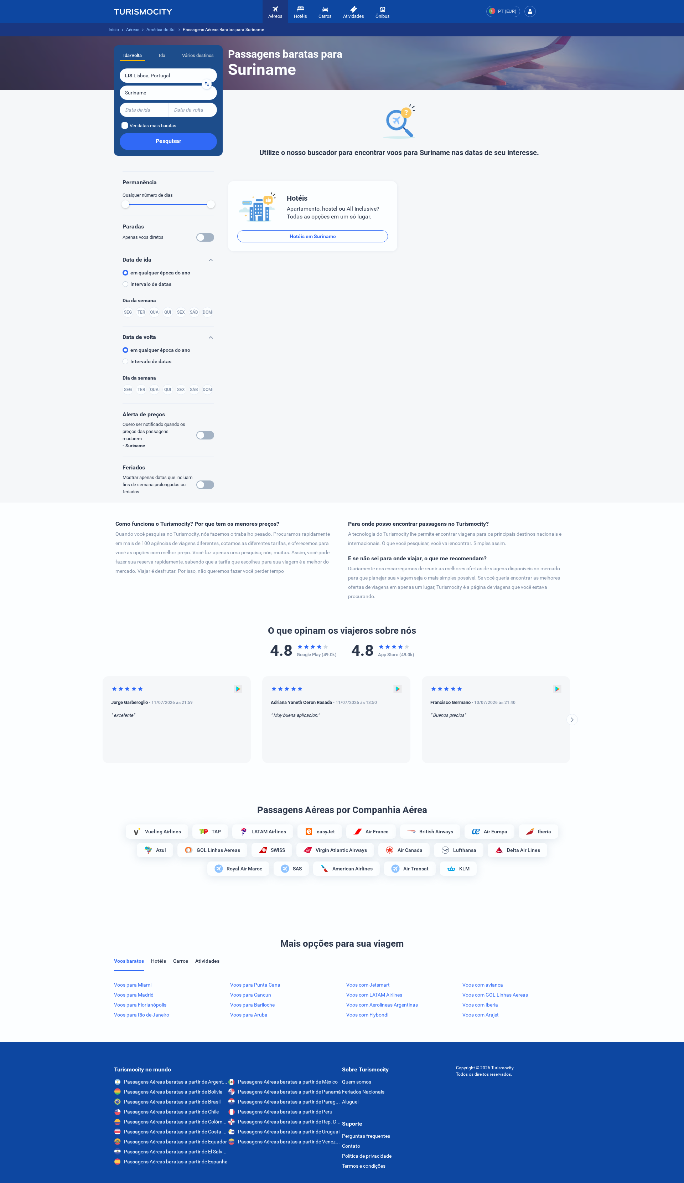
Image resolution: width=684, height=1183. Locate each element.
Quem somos (356, 1082)
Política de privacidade (367, 1156)
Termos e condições (363, 1166)
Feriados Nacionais (363, 1092)
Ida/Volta (132, 55)
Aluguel (350, 1102)
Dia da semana (139, 300)
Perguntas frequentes (366, 1136)
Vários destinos (198, 55)
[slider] (125, 204)
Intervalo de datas (150, 284)
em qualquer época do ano (160, 273)
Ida (162, 55)
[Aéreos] (143, 11)
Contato (351, 1146)
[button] (530, 11)
